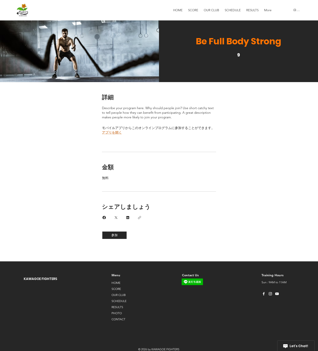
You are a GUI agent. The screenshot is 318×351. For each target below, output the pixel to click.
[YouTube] (277, 294)
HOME (116, 283)
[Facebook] (264, 294)
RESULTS (117, 307)
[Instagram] (270, 294)
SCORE (116, 289)
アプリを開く (112, 132)
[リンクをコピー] (139, 217)
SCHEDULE (119, 301)
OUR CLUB (119, 295)
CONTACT (118, 319)
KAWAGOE (33, 278)
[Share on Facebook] (104, 217)
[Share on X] (116, 217)
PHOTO (117, 313)
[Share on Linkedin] (128, 217)
